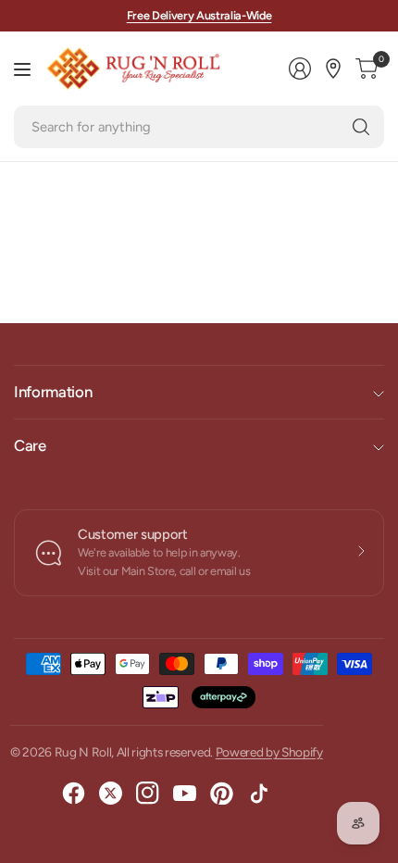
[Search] (361, 127)
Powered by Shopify (269, 751)
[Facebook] (74, 793)
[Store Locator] (333, 68)
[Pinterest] (222, 793)
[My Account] (300, 68)
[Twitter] (111, 793)
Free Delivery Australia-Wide (199, 15)
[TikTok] (259, 793)
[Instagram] (148, 793)
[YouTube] (185, 793)
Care (30, 445)
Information (53, 391)
